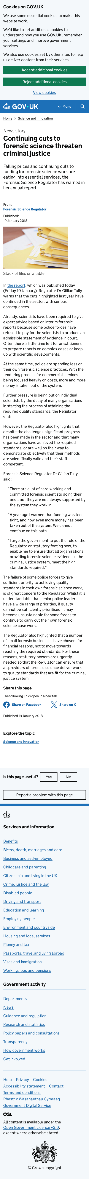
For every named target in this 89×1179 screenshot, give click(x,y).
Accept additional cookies (44, 69)
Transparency (15, 1041)
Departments (15, 998)
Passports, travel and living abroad (33, 953)
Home (7, 118)
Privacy (22, 1079)
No (71, 777)
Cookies (40, 1079)
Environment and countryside (29, 927)
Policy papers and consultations (31, 1033)
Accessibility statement (24, 1086)
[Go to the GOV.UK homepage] (20, 106)
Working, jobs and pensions (27, 970)
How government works (24, 1050)
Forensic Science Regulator (24, 209)
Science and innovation (35, 118)
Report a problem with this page (44, 794)
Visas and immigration (22, 961)
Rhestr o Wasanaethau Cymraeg (31, 1099)
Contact (56, 1086)
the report (16, 285)
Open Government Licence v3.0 (31, 1127)
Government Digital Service (27, 1105)
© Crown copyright (44, 1167)
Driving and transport (22, 901)
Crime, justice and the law (26, 884)
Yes (51, 777)
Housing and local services (26, 935)
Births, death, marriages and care (32, 849)
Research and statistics (24, 1024)
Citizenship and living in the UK (30, 875)
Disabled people (17, 892)
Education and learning (23, 910)
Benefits (10, 841)
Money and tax (16, 944)
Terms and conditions (22, 1092)
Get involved (14, 1058)
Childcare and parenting (24, 867)
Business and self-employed (27, 858)
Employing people (19, 918)
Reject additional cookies (44, 81)
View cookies (44, 92)
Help (7, 1079)
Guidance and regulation (24, 1015)
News (8, 1007)
